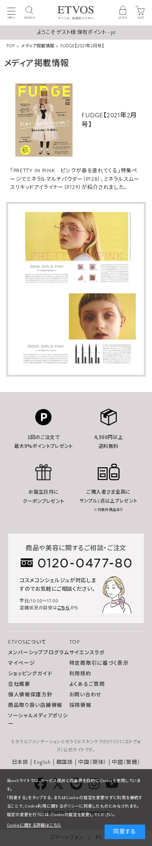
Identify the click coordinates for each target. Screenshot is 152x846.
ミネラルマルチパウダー (54, 179)
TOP (74, 642)
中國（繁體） (126, 762)
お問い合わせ (85, 694)
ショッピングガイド (30, 673)
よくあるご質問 (87, 684)
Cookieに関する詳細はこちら (34, 825)
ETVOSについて (27, 642)
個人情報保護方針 (30, 694)
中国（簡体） (92, 762)
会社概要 (19, 684)
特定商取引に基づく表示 (99, 663)
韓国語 (64, 762)
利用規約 (80, 673)
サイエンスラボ (87, 652)
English (42, 762)
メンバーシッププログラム (38, 652)
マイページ (21, 663)
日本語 (20, 762)
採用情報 (80, 705)
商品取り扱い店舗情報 (35, 705)
